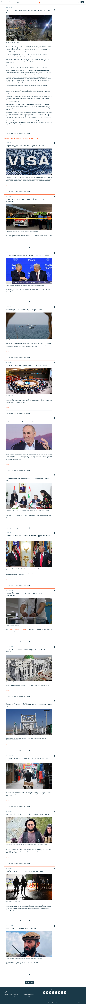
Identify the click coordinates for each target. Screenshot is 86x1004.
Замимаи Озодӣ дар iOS (29, 994)
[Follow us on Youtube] (50, 992)
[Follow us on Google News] (44, 992)
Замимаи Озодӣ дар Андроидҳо (31, 991)
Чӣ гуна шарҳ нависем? (9, 996)
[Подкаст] (65, 992)
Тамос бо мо (6, 999)
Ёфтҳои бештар (29, 982)
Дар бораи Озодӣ (8, 991)
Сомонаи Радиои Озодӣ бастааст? (11, 994)
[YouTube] (75, 2)
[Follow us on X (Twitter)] (56, 992)
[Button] (12, 133)
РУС (71, 2)
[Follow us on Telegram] (59, 992)
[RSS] (62, 992)
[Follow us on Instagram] (53, 992)
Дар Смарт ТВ (27, 996)
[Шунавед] (79, 2)
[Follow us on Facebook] (47, 992)
